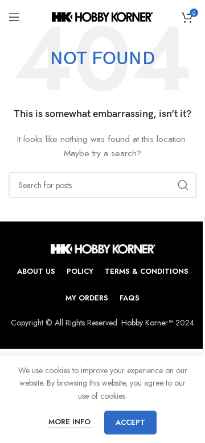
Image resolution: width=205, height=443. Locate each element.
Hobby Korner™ (147, 322)
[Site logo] (103, 16)
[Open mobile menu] (14, 17)
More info (70, 421)
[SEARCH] (183, 185)
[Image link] (102, 247)
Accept (130, 422)
